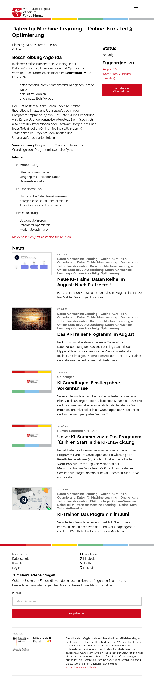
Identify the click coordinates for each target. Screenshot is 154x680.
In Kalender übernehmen (122, 90)
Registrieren (77, 613)
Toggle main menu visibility (136, 8)
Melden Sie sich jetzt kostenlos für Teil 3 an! (42, 237)
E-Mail (16, 593)
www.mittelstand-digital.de (81, 667)
